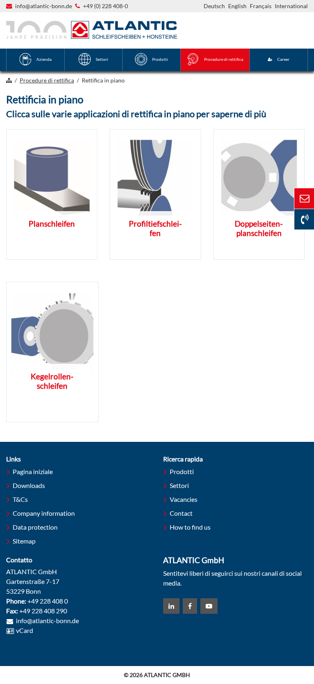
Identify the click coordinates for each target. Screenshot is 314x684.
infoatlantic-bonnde (43, 6)
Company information (44, 513)
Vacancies (183, 499)
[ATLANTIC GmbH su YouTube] (209, 606)
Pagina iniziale (33, 471)
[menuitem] (35, 60)
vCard (24, 630)
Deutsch (214, 5)
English (237, 5)
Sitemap (24, 541)
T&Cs (20, 499)
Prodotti (182, 471)
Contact (181, 513)
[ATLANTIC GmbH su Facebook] (190, 606)
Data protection (35, 527)
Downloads (29, 485)
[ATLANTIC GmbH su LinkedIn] (171, 606)
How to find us (190, 527)
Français (260, 5)
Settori (179, 485)
